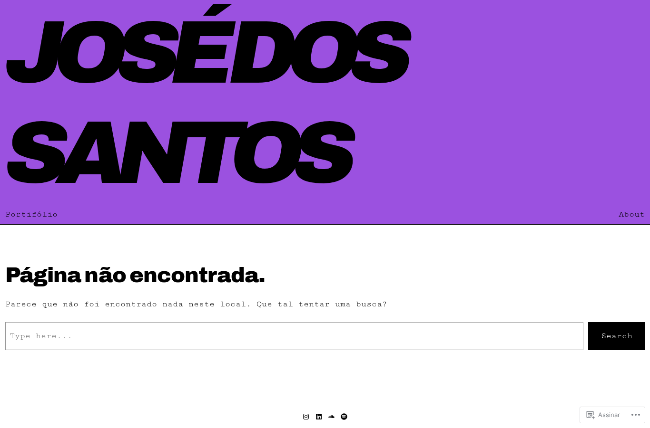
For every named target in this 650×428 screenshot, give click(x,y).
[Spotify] (344, 416)
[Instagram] (306, 416)
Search (616, 336)
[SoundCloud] (331, 416)
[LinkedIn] (319, 416)
